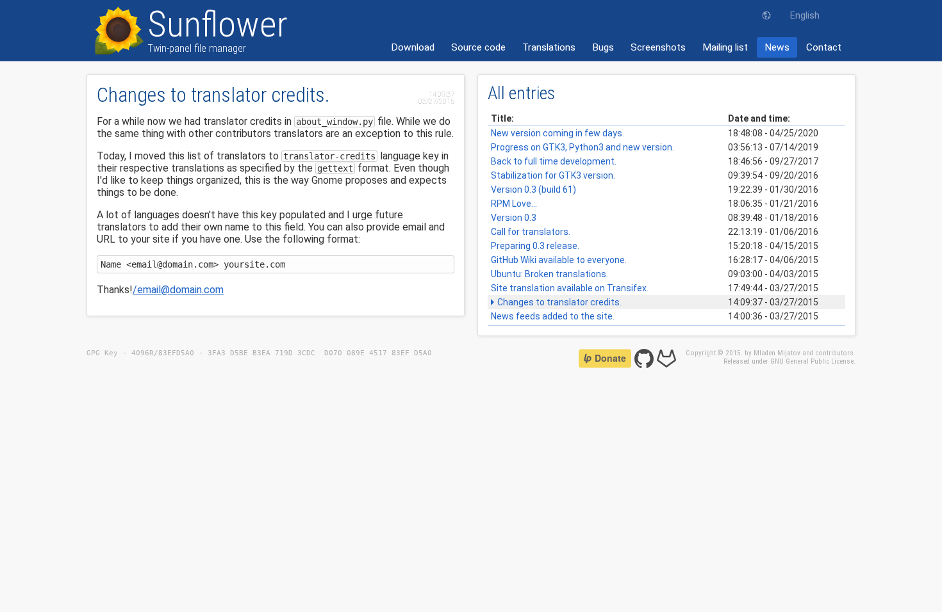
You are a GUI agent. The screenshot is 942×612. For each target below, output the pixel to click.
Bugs (603, 47)
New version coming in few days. (557, 133)
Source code (478, 47)
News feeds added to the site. (553, 316)
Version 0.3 (513, 218)
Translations (548, 47)
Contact (823, 47)
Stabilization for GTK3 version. (553, 175)
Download (412, 47)
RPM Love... (514, 203)
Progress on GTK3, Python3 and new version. (582, 147)
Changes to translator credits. (559, 302)
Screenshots (658, 47)
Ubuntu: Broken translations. (549, 274)
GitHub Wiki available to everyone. (559, 260)
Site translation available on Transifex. (570, 288)
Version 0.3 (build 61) (533, 189)
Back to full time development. (553, 161)
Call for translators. (530, 232)
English (805, 15)
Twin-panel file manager (217, 30)
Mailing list (725, 47)
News (776, 47)
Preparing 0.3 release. (535, 246)
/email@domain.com (178, 290)
